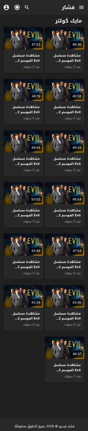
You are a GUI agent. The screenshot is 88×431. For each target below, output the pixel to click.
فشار (68, 7)
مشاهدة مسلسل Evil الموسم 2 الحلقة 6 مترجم (26, 215)
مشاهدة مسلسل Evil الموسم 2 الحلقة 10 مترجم (26, 112)
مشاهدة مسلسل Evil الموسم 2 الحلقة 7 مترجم (67, 215)
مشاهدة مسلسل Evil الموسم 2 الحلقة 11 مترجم (67, 112)
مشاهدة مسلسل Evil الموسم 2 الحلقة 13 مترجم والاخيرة (67, 63)
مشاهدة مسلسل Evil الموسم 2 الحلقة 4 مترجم (26, 267)
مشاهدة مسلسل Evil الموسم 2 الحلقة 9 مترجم (67, 164)
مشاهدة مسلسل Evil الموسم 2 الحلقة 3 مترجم (67, 318)
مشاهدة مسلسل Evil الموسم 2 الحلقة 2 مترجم (26, 318)
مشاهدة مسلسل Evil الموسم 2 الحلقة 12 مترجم (26, 60)
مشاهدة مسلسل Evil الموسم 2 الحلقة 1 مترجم (67, 370)
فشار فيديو (67, 426)
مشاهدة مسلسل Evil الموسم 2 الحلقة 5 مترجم (67, 267)
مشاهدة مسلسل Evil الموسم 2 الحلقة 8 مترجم (26, 164)
